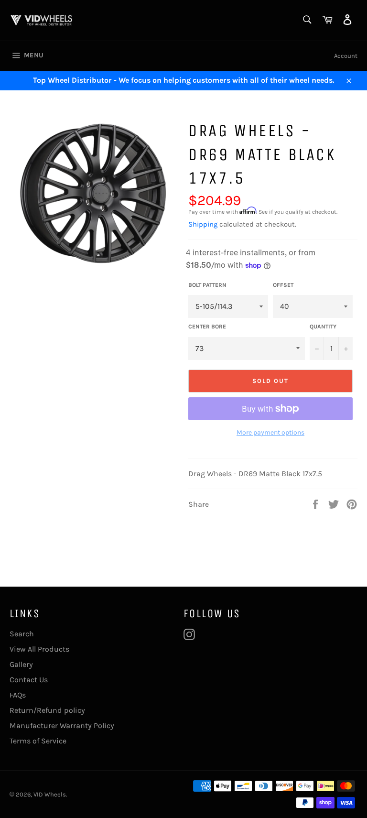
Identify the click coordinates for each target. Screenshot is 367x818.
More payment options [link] (270, 432)
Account (345, 55)
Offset (283, 285)
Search (22, 633)
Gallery (21, 664)
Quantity (323, 326)
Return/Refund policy (47, 710)
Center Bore (207, 326)
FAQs (18, 694)
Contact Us (29, 679)
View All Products (39, 649)
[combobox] (306, 20)
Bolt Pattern (207, 285)
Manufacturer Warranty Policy (62, 725)
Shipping (202, 224)
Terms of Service (38, 740)
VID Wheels (49, 794)
